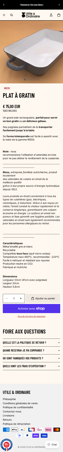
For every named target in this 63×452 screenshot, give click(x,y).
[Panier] (59, 15)
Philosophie (9, 399)
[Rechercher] (11, 15)
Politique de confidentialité (18, 407)
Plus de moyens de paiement (32, 316)
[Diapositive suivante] (59, 5)
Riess (7, 88)
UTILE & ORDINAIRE (35, 447)
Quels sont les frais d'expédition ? (24, 366)
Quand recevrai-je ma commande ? (23, 350)
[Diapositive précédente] (4, 5)
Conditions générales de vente (20, 403)
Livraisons (8, 415)
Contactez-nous (12, 411)
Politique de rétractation (16, 423)
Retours (7, 419)
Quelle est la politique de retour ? (24, 342)
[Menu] (4, 15)
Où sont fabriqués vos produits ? (23, 358)
